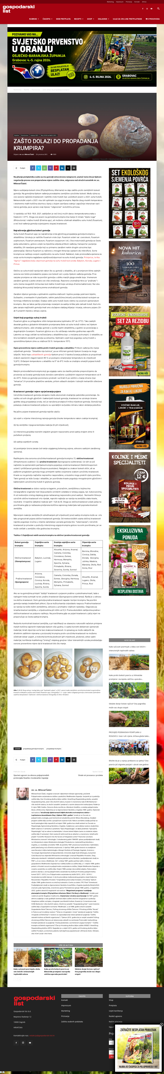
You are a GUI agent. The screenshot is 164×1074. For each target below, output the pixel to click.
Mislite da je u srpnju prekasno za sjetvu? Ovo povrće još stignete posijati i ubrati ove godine (128, 762)
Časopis (46, 19)
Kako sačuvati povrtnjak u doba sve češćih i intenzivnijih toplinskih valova (27, 971)
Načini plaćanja (115, 1021)
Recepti (77, 19)
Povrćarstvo (36, 90)
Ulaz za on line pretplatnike (127, 19)
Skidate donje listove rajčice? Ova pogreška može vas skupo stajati (87, 971)
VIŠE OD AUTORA (66, 945)
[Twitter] (38, 168)
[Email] (68, 168)
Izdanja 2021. (34, 135)
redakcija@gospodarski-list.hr (42, 1035)
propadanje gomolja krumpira (33, 749)
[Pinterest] (56, 168)
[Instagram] (147, 9)
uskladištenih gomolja (41, 354)
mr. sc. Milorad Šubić (26, 154)
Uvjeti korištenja (116, 1011)
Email (111, 1049)
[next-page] (19, 979)
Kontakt (137, 2)
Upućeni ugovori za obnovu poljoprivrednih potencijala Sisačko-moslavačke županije (31, 776)
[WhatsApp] (44, 168)
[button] (158, 9)
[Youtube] (151, 9)
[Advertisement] (58, 714)
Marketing (110, 2)
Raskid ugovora (115, 1016)
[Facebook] (143, 9)
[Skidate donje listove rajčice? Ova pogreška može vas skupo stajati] (89, 957)
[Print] (73, 168)
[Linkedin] (62, 168)
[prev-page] (15, 979)
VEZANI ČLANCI (49, 945)
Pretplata (113, 1005)
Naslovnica (17, 90)
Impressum (119, 2)
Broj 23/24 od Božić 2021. (49, 135)
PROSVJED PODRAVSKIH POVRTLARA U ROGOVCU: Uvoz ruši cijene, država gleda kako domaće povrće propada (128, 734)
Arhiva (144, 2)
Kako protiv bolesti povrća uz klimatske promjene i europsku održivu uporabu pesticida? (57, 971)
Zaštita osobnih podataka (72, 1021)
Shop (89, 19)
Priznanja (129, 2)
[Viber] (50, 168)
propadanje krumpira (54, 749)
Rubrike (33, 19)
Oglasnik (102, 19)
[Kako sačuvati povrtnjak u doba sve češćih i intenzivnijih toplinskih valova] (28, 957)
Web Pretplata (63, 19)
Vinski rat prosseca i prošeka (90, 775)
